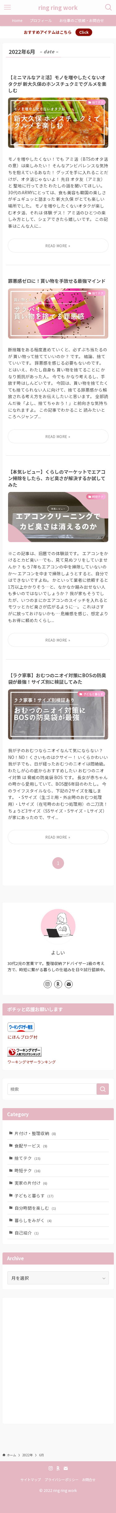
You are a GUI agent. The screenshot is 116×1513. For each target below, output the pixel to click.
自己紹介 (27, 1233)
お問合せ (89, 1479)
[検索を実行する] (103, 1089)
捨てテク (28, 1158)
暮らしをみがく (33, 1220)
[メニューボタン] (7, 7)
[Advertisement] (58, 1361)
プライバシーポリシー (62, 1479)
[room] (58, 984)
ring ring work (58, 8)
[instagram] (48, 984)
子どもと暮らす (34, 1195)
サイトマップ (30, 1479)
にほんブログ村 (22, 1037)
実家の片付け (31, 1183)
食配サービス (31, 1145)
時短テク (28, 1170)
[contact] (69, 984)
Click (83, 32)
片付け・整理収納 (35, 1133)
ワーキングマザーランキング (31, 1061)
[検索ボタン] (108, 7)
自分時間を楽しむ (35, 1208)
